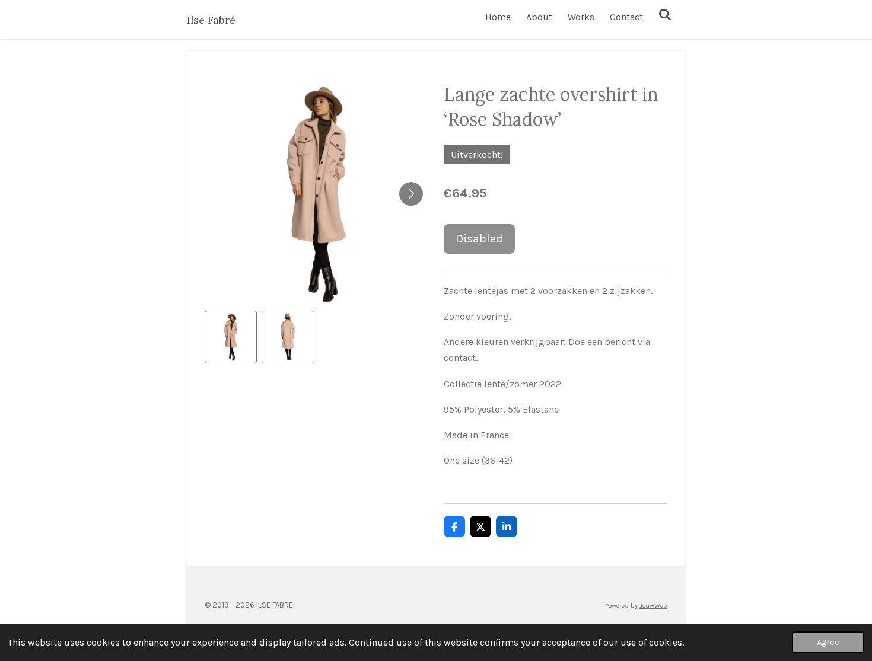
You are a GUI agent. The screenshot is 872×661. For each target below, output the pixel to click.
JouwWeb (653, 605)
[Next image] (411, 194)
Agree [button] (828, 642)
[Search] (665, 14)
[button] (231, 337)
